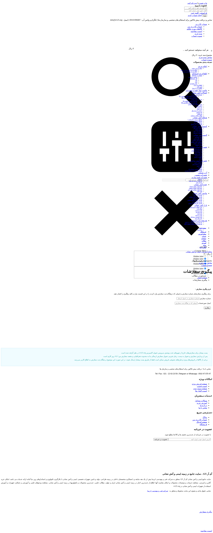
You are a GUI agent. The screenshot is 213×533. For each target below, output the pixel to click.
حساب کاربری (201, 24)
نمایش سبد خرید (205, 57)
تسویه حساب (196, 36)
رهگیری (207, 308)
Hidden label (198, 256)
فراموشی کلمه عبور (199, 13)
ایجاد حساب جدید (195, 15)
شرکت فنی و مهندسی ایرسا (157, 491)
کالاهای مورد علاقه (194, 29)
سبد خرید (198, 34)
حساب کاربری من (194, 27)
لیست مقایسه (196, 31)
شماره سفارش (205, 298)
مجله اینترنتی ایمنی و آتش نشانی (199, 252)
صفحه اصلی (202, 278)
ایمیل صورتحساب (204, 303)
